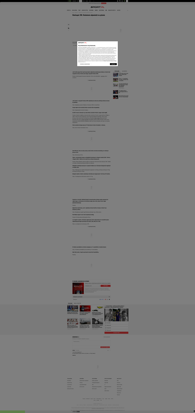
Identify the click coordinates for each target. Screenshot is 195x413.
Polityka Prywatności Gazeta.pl (108, 60)
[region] (97, 53)
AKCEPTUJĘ (113, 64)
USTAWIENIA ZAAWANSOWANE (85, 64)
